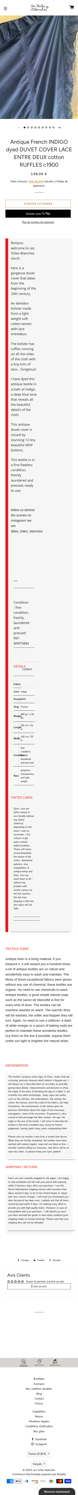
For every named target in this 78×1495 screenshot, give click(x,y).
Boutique (39, 1378)
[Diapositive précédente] (19, 127)
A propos (39, 1383)
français (37, 1463)
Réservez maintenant (57, 1491)
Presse (39, 1403)
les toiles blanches (44, 1470)
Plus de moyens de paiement (38, 222)
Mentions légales (39, 1421)
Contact (39, 1398)
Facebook (41, 1439)
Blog (39, 1393)
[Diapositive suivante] (59, 127)
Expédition (39, 1411)
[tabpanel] (39, 67)
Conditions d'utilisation (39, 1426)
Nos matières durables (39, 1388)
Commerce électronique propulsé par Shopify (39, 1474)
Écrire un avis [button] (39, 1286)
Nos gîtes (39, 1431)
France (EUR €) (37, 1453)
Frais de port (36, 181)
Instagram (41, 1444)
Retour (39, 1416)
